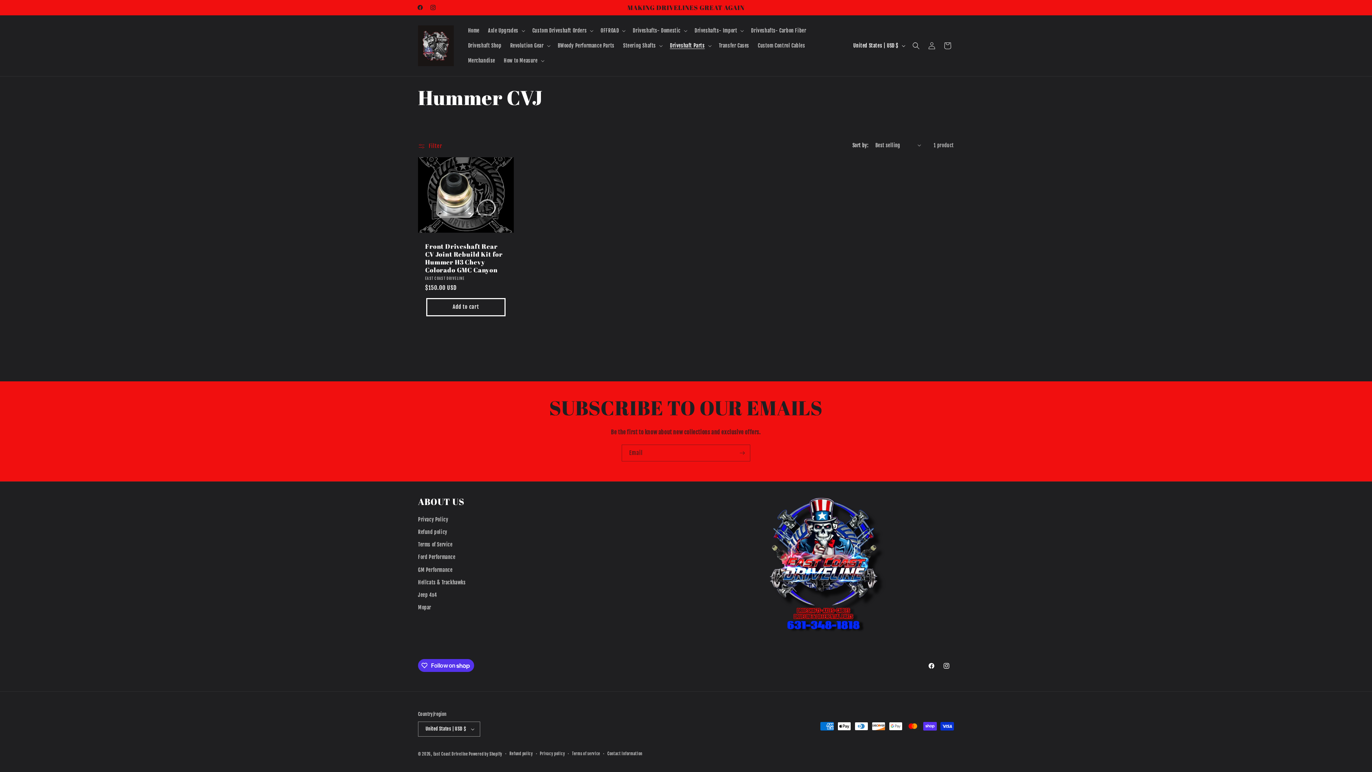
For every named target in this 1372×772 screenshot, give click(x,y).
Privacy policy (552, 753)
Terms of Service (435, 544)
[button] (506, 30)
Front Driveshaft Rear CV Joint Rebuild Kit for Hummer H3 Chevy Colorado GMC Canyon (464, 258)
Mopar (424, 607)
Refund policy (432, 532)
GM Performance (435, 570)
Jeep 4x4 (427, 595)
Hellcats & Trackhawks (442, 582)
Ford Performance (437, 557)
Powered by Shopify (485, 754)
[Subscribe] (742, 453)
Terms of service (586, 753)
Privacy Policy (433, 519)
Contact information (624, 753)
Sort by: (860, 145)
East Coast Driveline (451, 754)
